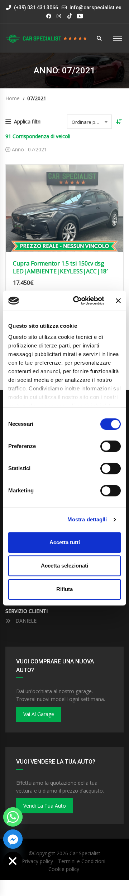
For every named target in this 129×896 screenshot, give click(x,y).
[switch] (110, 446)
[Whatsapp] (13, 817)
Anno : (28, 149)
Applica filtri (27, 121)
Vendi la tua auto (44, 805)
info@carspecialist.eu (95, 7)
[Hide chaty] (13, 861)
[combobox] (89, 122)
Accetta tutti (64, 542)
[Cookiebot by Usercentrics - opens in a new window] (77, 300)
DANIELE (25, 620)
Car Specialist (85, 853)
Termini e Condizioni (81, 861)
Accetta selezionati (64, 566)
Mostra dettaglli (87, 519)
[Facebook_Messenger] (13, 839)
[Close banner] (118, 300)
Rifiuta (64, 589)
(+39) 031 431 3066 (35, 7)
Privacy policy (37, 861)
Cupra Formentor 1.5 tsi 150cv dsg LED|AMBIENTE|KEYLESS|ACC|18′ (60, 267)
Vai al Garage (38, 714)
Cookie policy (63, 869)
